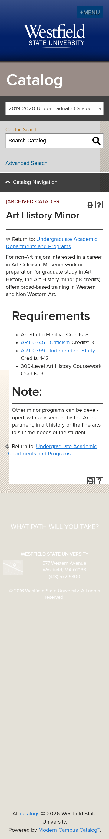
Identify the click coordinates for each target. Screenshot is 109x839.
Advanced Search (26, 163)
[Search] (96, 140)
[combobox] (54, 108)
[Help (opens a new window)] (99, 205)
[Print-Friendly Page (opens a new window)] (90, 205)
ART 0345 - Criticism (45, 342)
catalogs (29, 814)
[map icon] (13, 567)
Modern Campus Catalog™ (69, 830)
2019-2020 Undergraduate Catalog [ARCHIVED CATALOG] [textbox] (55, 109)
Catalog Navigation (35, 182)
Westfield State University (55, 36)
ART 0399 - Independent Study (58, 351)
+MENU (90, 12)
